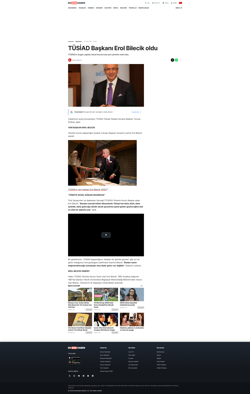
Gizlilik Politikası (162, 368)
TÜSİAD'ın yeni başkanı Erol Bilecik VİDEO (87, 189)
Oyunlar (130, 358)
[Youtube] (78, 376)
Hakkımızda (160, 352)
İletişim (159, 358)
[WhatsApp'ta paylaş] (176, 60)
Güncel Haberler (105, 352)
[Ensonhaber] (76, 3)
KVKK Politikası (161, 365)
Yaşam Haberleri (105, 361)
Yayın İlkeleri (161, 361)
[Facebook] (83, 376)
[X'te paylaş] (172, 60)
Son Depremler (133, 365)
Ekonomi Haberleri (106, 358)
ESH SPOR (107, 8)
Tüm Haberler (104, 368)
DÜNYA (115, 8)
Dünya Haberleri (105, 365)
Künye (159, 355)
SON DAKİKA (72, 8)
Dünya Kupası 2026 (106, 371)
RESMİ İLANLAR (143, 8)
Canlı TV (131, 352)
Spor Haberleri (104, 355)
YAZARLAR (82, 8)
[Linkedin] (92, 376)
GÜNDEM (91, 8)
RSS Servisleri (132, 368)
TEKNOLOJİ (133, 8)
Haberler (71, 41)
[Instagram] (74, 376)
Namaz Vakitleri (133, 361)
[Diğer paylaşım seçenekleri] (180, 60)
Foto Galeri (131, 355)
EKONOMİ (99, 8)
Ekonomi (79, 41)
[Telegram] (88, 376)
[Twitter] (69, 376)
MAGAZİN (123, 8)
